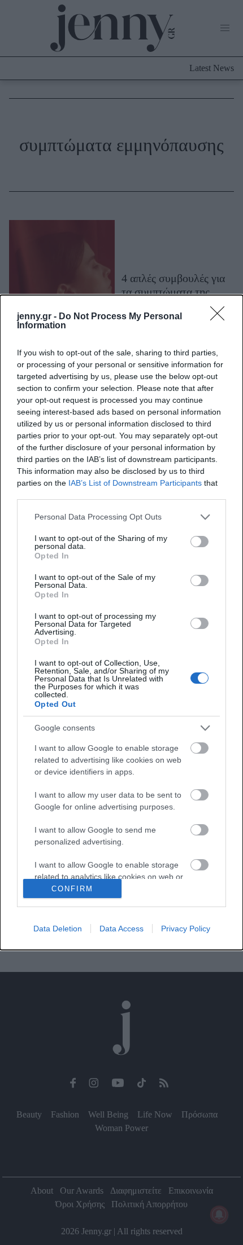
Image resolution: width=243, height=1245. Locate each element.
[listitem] (121, 517)
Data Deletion (57, 928)
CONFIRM (72, 889)
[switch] (199, 541)
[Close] (221, 317)
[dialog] (121, 622)
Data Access (121, 928)
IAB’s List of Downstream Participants (135, 482)
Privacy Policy (185, 928)
